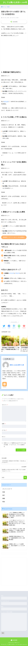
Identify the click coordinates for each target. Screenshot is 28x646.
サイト (3, 436)
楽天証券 (6, 101)
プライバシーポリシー (13, 642)
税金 (3, 501)
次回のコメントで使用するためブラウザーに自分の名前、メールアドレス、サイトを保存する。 (15, 444)
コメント (5, 404)
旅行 (3, 495)
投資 (9, 332)
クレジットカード (7, 488)
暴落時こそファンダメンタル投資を (14, 237)
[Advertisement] (14, 52)
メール (4, 430)
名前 (4, 423)
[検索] (25, 477)
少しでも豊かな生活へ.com (14, 2)
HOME (14, 640)
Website (4, 387)
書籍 (3, 498)
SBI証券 (17, 273)
